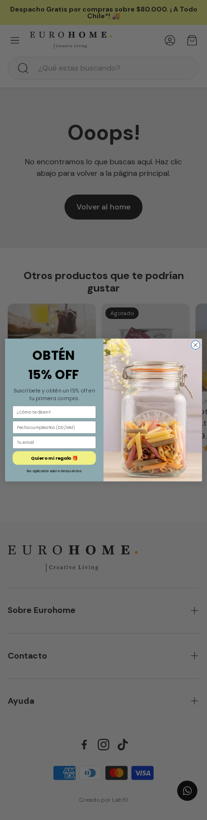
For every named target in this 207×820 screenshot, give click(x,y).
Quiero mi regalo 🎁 (54, 458)
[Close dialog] (195, 345)
